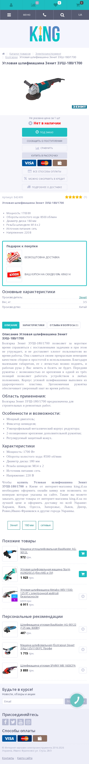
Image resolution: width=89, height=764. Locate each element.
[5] (80, 197)
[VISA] (29, 163)
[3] (73, 197)
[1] (66, 197)
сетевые (46, 525)
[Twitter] (13, 722)
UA (80, 15)
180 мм (29, 525)
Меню (26, 14)
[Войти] (11, 5)
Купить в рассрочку (44, 155)
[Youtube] (20, 722)
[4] (77, 197)
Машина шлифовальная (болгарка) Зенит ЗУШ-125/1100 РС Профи (47, 646)
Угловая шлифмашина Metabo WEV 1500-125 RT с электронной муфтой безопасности (46, 593)
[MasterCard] (44, 163)
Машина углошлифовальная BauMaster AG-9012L (48, 550)
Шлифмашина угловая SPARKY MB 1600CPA (48, 665)
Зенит (83, 297)
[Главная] (3, 54)
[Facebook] (5, 722)
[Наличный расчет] (60, 163)
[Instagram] (28, 722)
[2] (70, 197)
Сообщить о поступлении (44, 140)
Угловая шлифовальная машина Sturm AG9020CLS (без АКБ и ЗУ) (45, 571)
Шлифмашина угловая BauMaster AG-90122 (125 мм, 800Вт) (48, 626)
